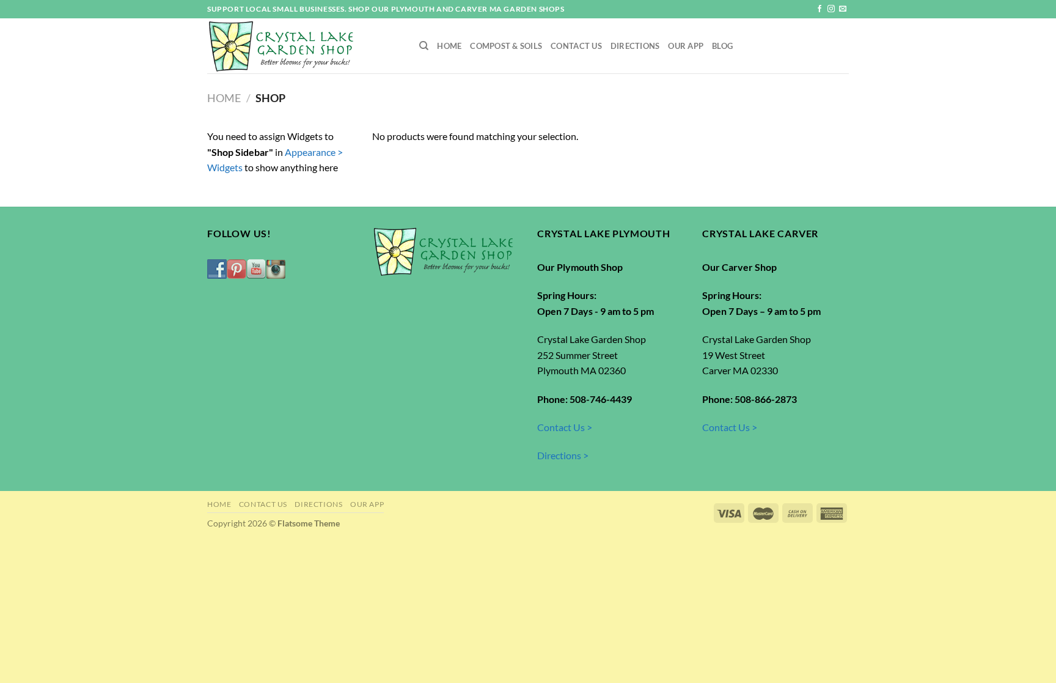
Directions (635, 46)
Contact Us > (564, 427)
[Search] (423, 45)
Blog (722, 46)
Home (449, 46)
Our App (685, 46)
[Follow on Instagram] (831, 9)
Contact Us (576, 46)
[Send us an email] (842, 9)
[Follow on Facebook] (819, 9)
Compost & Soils (506, 46)
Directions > (562, 455)
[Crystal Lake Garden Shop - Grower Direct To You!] (304, 45)
